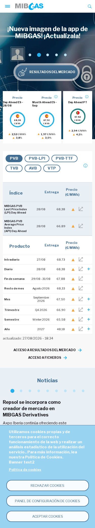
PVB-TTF (64, 158)
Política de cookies (25, 470)
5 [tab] (65, 55)
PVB (14, 158)
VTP (52, 168)
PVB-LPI (37, 158)
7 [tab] (65, 391)
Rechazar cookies (47, 485)
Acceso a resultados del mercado (44, 350)
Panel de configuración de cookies (47, 501)
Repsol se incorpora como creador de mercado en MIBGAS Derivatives (32, 408)
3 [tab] (47, 55)
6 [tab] (56, 391)
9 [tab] (83, 391)
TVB (14, 168)
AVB (33, 168)
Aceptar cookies (47, 516)
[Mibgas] (29, 6)
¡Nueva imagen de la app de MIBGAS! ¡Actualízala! (47, 32)
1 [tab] (30, 55)
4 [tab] (56, 55)
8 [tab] (74, 391)
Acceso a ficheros (44, 358)
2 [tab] (39, 55)
